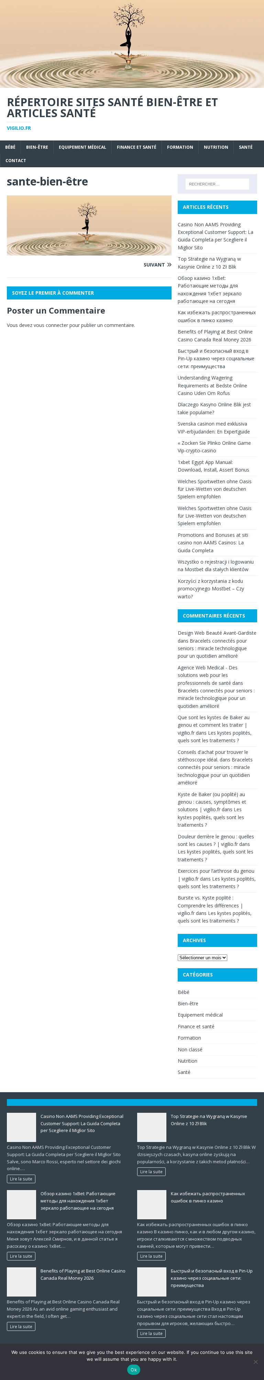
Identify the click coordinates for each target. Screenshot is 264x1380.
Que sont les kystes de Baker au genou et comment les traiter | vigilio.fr (214, 725)
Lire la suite (21, 1178)
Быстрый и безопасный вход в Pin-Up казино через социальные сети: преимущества (216, 359)
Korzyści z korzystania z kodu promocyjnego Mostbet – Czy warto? (211, 589)
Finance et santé (136, 147)
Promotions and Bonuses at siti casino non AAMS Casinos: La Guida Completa (213, 543)
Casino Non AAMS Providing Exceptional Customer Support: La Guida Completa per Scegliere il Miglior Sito (82, 1123)
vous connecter (51, 325)
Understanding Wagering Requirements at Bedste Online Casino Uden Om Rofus (212, 385)
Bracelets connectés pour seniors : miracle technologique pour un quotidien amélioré (212, 648)
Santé (246, 147)
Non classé (190, 1049)
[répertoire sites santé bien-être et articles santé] (132, 83)
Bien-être (37, 147)
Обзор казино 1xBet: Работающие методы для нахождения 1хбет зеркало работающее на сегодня (78, 1200)
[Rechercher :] (217, 184)
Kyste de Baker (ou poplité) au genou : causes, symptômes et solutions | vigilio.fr (212, 802)
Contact (16, 160)
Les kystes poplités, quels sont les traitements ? (211, 817)
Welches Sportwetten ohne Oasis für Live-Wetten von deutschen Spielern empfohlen (215, 489)
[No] (255, 1361)
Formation (180, 147)
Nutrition (216, 147)
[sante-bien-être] (89, 251)
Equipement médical (82, 147)
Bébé (10, 147)
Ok (134, 1369)
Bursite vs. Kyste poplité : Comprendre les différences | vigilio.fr (210, 905)
